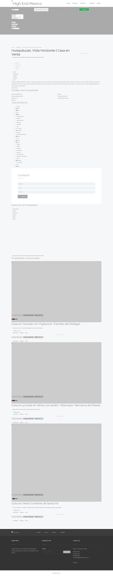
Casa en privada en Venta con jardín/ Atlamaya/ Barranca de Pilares (56, 405)
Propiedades (18, 47)
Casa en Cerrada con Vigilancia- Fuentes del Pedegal (46, 323)
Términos (54, 532)
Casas (16, 319)
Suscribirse (66, 551)
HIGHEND (17, 315)
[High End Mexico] (27, 3)
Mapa (17, 69)
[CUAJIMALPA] (17, 18)
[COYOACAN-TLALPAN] (17, 17)
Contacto (18, 67)
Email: (44, 548)
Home (13, 47)
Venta (13, 319)
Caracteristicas (15, 30)
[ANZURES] (17, 14)
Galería (17, 63)
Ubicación (14, 13)
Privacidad (62, 532)
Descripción (18, 65)
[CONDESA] (17, 16)
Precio (13, 32)
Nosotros (39, 532)
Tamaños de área (15, 20)
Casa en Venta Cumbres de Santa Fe (35, 503)
